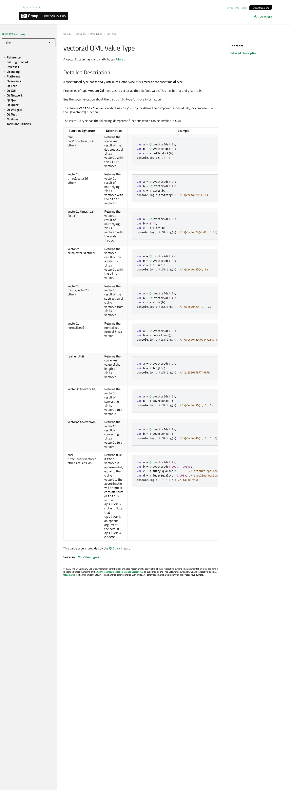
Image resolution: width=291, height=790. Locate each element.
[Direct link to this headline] (112, 72)
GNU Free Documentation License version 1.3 (120, 572)
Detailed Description (243, 53)
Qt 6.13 (67, 33)
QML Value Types (87, 557)
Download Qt (261, 7)
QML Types (96, 33)
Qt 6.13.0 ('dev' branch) (13, 34)
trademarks (69, 575)
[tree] (28, 90)
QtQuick (114, 548)
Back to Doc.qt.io (32, 7)
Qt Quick (81, 33)
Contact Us (233, 8)
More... (121, 59)
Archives (266, 16)
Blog (244, 8)
